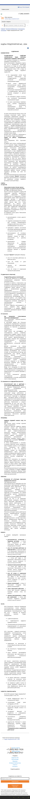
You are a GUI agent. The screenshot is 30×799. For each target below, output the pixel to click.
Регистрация (26, 7)
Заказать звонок (15, 748)
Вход (20, 7)
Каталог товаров (6, 21)
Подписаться (15, 781)
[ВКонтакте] (28, 48)
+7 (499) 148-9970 (23, 13)
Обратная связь (16, 751)
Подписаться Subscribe (15, 786)
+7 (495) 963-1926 (15, 749)
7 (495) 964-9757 (15, 752)
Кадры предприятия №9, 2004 (12, 739)
